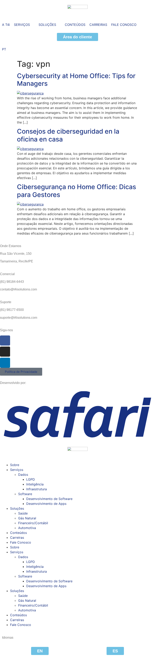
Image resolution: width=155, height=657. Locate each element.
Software (25, 494)
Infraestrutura (36, 489)
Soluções (17, 508)
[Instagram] (5, 352)
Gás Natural (27, 518)
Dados (23, 475)
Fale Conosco (20, 542)
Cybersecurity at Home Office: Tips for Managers (76, 79)
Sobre (14, 465)
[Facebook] (5, 340)
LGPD (30, 479)
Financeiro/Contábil (33, 523)
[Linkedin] (5, 363)
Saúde (23, 513)
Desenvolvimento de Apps (46, 504)
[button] (24, 24)
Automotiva (27, 528)
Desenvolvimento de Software (49, 499)
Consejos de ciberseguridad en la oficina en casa (68, 135)
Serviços (16, 470)
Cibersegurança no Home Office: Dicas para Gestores (76, 190)
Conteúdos (18, 533)
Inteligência (35, 484)
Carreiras (17, 537)
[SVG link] (77, 414)
